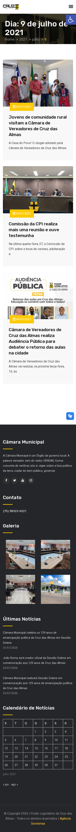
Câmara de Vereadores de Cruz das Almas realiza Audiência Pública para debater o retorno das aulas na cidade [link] (37, 341)
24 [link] (56, 756)
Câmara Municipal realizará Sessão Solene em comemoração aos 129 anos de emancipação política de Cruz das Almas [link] (37, 683)
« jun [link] (6, 784)
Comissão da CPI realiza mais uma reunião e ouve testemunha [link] (34, 229)
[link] (71, 20)
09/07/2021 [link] (23, 107)
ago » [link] (14, 784)
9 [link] (45, 740)
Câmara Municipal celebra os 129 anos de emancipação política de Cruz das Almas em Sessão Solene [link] (37, 637)
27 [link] (16, 765)
